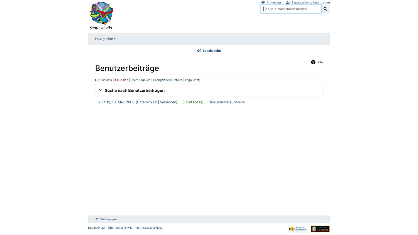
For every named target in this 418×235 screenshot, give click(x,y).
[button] (209, 90)
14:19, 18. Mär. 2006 (118, 102)
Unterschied (147, 102)
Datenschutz (96, 227)
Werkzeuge (107, 219)
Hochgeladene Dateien (167, 80)
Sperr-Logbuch (140, 80)
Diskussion (121, 80)
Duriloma (106, 80)
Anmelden (274, 2)
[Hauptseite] (101, 16)
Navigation (104, 39)
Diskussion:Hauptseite (227, 102)
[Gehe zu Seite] (325, 9)
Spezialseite (212, 50)
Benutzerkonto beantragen (311, 2)
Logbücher (192, 80)
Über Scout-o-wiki (120, 227)
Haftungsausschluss (149, 227)
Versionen (168, 102)
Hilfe (320, 62)
